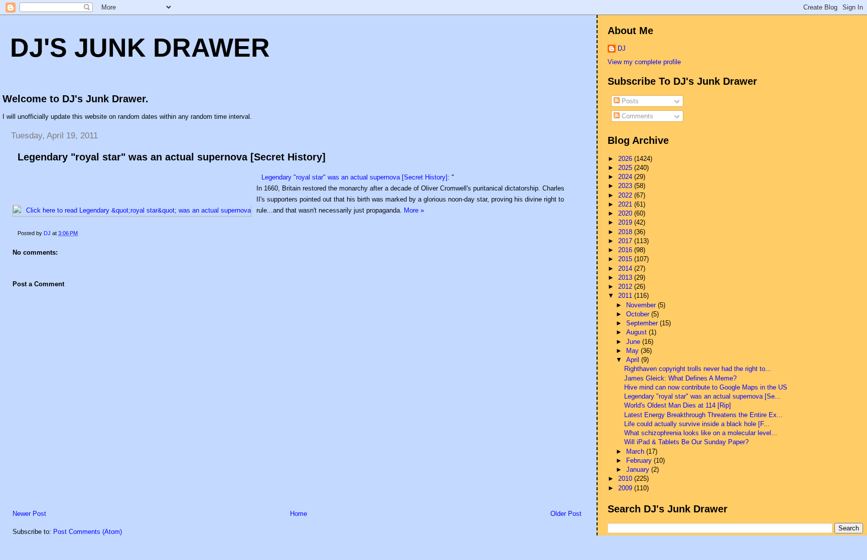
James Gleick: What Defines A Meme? (680, 378)
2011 (626, 295)
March (636, 451)
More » (414, 210)
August (637, 332)
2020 (626, 213)
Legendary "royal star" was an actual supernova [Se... (702, 396)
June (634, 341)
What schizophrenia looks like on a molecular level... (700, 433)
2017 (626, 241)
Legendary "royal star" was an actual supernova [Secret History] (172, 156)
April (633, 359)
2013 (626, 277)
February (640, 460)
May (633, 350)
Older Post (566, 513)
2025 (626, 167)
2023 (626, 186)
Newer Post (29, 513)
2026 (626, 158)
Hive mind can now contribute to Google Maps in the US (705, 387)
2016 (626, 250)
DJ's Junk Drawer (140, 47)
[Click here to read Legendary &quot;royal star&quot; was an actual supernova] (132, 210)
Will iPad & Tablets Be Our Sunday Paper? (686, 442)
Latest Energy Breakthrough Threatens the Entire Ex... (703, 415)
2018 (626, 232)
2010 (626, 478)
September (643, 323)
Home (298, 513)
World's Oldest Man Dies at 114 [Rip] (677, 405)
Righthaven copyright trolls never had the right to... (697, 368)
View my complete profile (644, 62)
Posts (629, 101)
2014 (626, 268)
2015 (626, 259)
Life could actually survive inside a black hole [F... (697, 424)
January (638, 469)
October (638, 314)
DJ (622, 48)
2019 (626, 222)
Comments (636, 116)
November (642, 305)
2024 (626, 176)
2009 (626, 488)
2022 (626, 195)
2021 (626, 204)
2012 (626, 286)
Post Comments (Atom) (87, 531)
